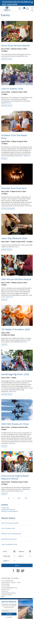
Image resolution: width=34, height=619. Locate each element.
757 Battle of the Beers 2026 (15, 329)
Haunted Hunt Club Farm (14, 188)
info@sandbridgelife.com (9, 588)
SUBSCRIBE (9, 614)
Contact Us (4, 591)
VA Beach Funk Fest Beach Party (11, 534)
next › (19, 498)
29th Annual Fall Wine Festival (16, 279)
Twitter (22, 570)
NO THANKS (9, 617)
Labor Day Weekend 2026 (14, 238)
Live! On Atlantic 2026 (12, 88)
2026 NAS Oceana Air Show (15, 424)
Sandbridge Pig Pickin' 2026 (15, 374)
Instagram (18, 570)
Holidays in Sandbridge (8, 208)
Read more (24, 56)
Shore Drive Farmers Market (15, 45)
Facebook (13, 570)
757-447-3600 (5, 586)
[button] (17, 3)
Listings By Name (6, 595)
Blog (2, 596)
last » (26, 498)
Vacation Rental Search (8, 593)
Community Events (7, 59)
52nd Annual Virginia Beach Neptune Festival (15, 477)
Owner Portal (5, 589)
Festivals (4, 158)
